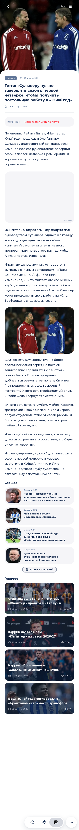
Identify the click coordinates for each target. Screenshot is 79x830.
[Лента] (44, 822)
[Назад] (8, 6)
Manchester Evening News (41, 121)
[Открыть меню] (70, 6)
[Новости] (56, 822)
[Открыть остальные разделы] (71, 822)
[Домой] (32, 822)
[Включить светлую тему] (63, 6)
